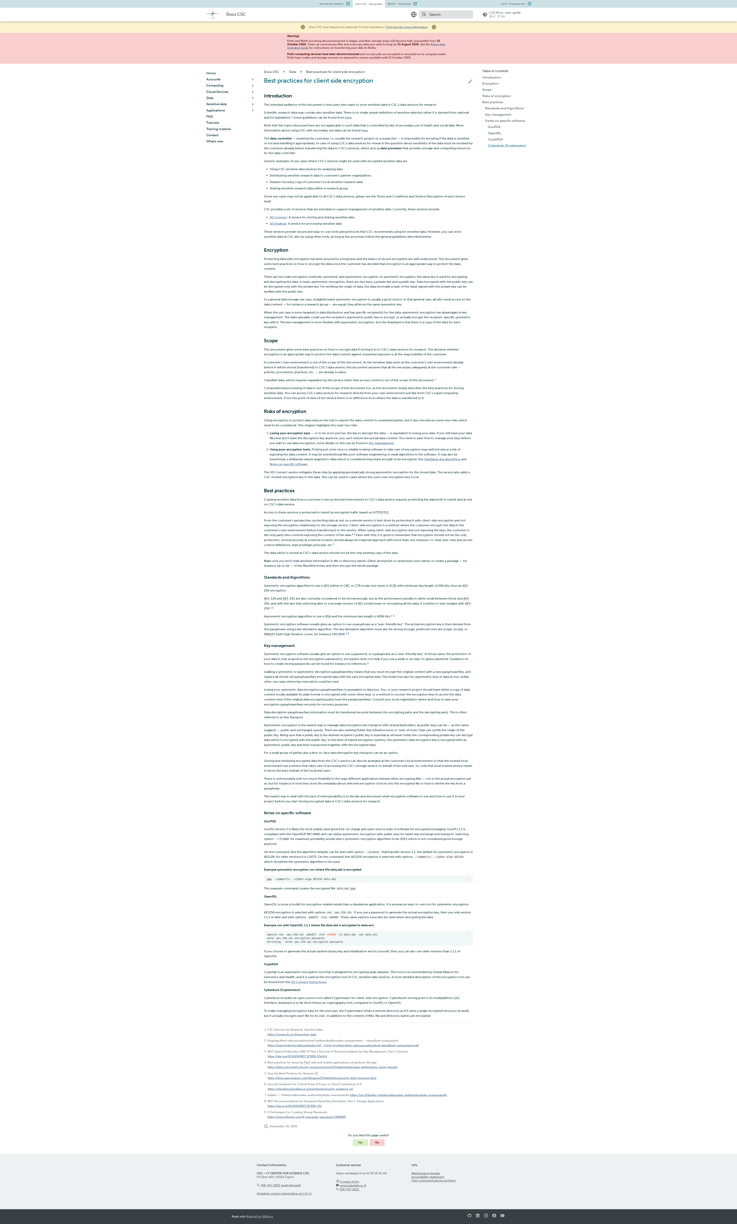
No (377, 1142)
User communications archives (433, 1180)
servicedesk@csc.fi (353, 1185)
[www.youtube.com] (502, 1216)
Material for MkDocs (259, 1216)
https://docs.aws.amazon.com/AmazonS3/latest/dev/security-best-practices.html (322, 1078)
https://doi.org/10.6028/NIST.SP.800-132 (295, 1106)
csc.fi (513, 3)
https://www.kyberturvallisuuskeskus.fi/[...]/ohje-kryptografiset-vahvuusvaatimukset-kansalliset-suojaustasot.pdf (343, 1045)
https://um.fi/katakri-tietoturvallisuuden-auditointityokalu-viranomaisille (398, 1095)
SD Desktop (278, 223)
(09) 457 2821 (349, 1189)
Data (292, 72)
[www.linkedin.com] (477, 1216)
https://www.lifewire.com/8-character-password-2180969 (307, 1117)
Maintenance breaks (425, 1173)
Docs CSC (368, 3)
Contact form (349, 1182)
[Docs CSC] (213, 14)
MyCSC (399, 3)
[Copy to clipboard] (469, 879)
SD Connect (278, 217)
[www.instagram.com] (486, 1216)
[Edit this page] (470, 81)
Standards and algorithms (442, 459)
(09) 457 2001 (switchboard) (281, 1185)
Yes (360, 1142)
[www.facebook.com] (494, 1216)
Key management (381, 443)
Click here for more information (406, 27)
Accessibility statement (427, 1177)
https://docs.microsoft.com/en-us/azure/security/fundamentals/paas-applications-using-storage (332, 1067)
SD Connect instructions (308, 982)
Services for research (331, 3)
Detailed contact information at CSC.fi (284, 1193)
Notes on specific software (288, 464)
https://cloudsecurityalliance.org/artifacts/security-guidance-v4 (310, 1089)
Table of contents (495, 71)
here (348, 117)
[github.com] (469, 1216)
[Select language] (413, 14)
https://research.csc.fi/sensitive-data (292, 1034)
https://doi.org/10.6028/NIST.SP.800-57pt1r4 (297, 1056)
